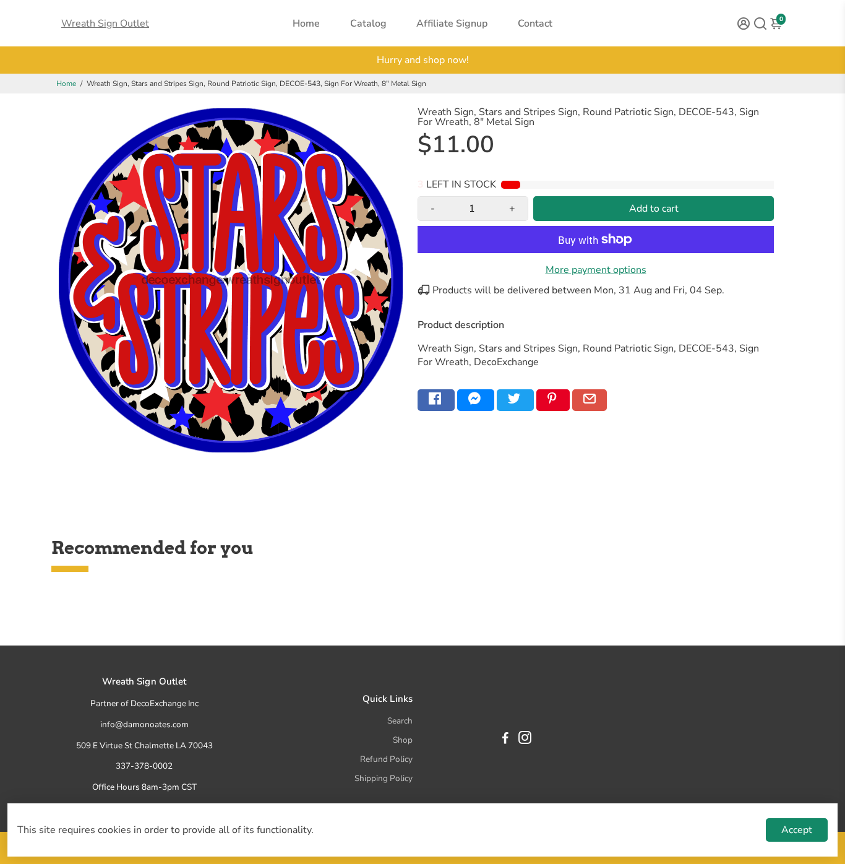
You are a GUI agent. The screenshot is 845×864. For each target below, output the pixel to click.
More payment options (596, 270)
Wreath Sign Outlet (105, 23)
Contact (535, 23)
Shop (403, 740)
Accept (796, 830)
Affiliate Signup (451, 23)
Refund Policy (386, 759)
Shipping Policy (383, 778)
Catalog (368, 23)
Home (306, 23)
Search (400, 721)
